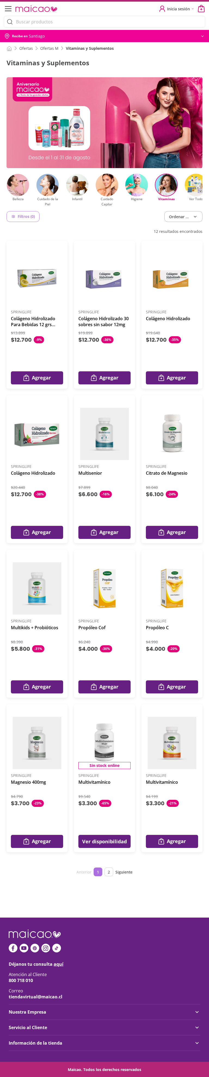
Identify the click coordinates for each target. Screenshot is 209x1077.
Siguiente (124, 872)
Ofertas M (49, 48)
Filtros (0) (26, 216)
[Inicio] (9, 48)
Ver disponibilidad (104, 841)
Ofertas (26, 48)
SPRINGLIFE (21, 312)
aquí (58, 964)
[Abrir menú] (7, 9)
